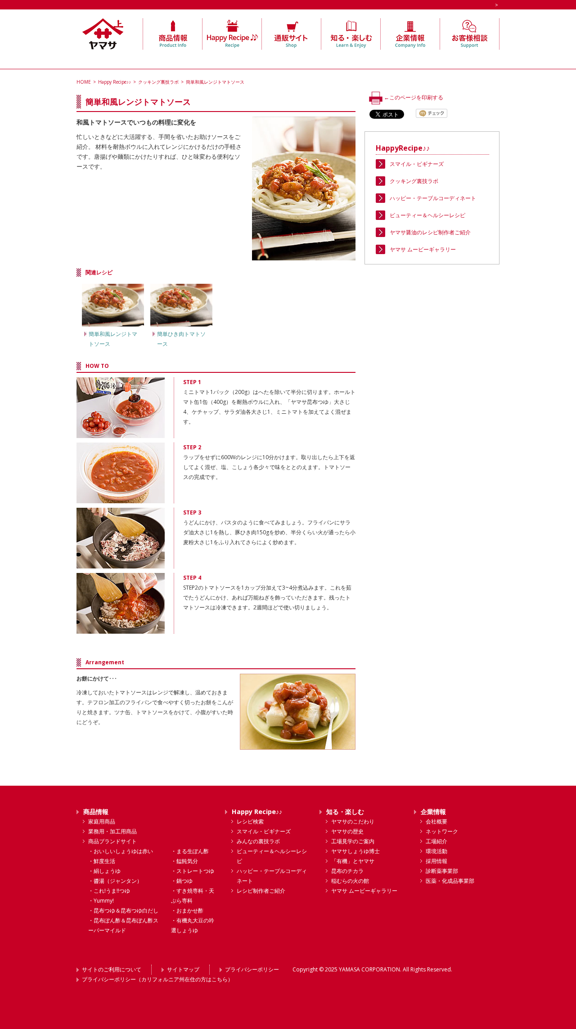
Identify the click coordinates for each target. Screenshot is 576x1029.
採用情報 (436, 861)
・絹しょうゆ (104, 871)
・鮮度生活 (101, 861)
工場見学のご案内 (352, 841)
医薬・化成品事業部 (450, 881)
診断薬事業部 (442, 871)
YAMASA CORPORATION (369, 969)
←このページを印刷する (412, 97)
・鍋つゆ (182, 881)
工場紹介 (436, 841)
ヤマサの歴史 (347, 831)
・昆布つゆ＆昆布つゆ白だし (123, 910)
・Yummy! (101, 900)
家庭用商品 (101, 821)
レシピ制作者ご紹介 (261, 891)
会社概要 (436, 821)
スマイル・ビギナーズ (417, 164)
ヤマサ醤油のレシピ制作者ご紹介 (430, 232)
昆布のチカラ (347, 871)
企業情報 (433, 811)
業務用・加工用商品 (112, 831)
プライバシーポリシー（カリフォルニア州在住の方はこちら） (157, 979)
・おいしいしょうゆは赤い (120, 851)
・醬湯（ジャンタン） (115, 881)
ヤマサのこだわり (352, 821)
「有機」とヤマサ (352, 861)
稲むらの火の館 (350, 881)
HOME (83, 82)
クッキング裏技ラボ (158, 82)
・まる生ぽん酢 (190, 851)
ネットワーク (442, 831)
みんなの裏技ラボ (258, 841)
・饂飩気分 (184, 861)
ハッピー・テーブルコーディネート (433, 198)
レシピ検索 (250, 821)
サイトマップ (183, 969)
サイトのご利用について (111, 969)
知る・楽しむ (345, 811)
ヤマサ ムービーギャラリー (423, 249)
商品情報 (95, 811)
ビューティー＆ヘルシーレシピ (427, 215)
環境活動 (436, 851)
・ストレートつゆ (192, 871)
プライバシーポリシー (252, 969)
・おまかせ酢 (187, 910)
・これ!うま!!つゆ (109, 891)
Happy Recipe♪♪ (114, 82)
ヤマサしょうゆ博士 (355, 851)
